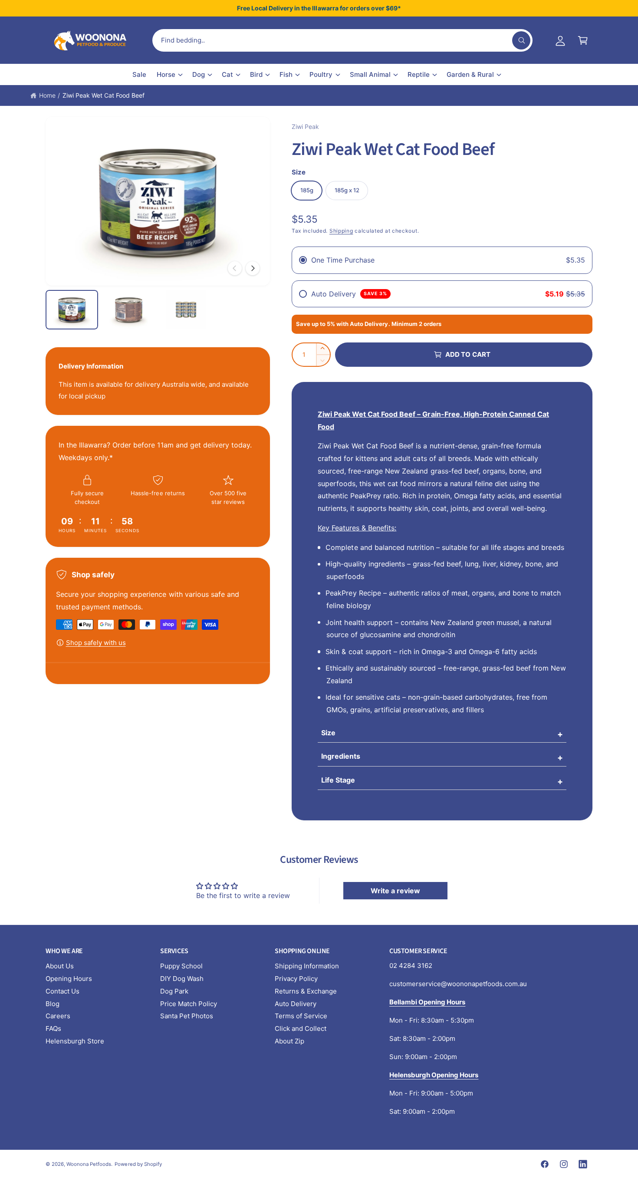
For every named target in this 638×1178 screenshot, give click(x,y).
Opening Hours (69, 978)
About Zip (289, 1041)
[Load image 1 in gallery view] (72, 309)
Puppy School (181, 966)
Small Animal (370, 74)
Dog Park (174, 991)
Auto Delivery (295, 1004)
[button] (583, 40)
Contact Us (62, 991)
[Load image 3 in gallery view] (186, 309)
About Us (60, 966)
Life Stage (338, 780)
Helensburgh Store (75, 1041)
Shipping (341, 230)
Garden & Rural (470, 74)
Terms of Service (301, 1016)
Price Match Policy (188, 1004)
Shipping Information (307, 966)
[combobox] (342, 40)
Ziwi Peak (305, 126)
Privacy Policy (296, 978)
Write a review (395, 890)
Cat (227, 74)
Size (328, 732)
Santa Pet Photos (186, 1016)
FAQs (53, 1028)
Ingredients (340, 756)
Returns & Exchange (306, 991)
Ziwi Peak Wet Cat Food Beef (103, 95)
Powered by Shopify (138, 1164)
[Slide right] (253, 268)
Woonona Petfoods (88, 1164)
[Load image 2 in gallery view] (128, 309)
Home (47, 95)
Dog (198, 74)
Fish (286, 74)
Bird (256, 74)
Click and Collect (300, 1028)
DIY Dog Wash (182, 978)
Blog (52, 1004)
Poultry (320, 74)
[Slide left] (235, 268)
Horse (166, 74)
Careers (58, 1016)
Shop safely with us (96, 642)
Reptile (419, 74)
